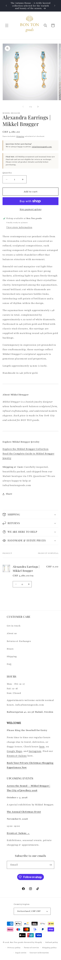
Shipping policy (49, 947)
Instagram (35, 751)
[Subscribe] (50, 865)
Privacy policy (14, 947)
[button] (7, 25)
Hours (10, 648)
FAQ (9, 664)
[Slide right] (38, 106)
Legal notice (20, 953)
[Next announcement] (54, 5)
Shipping (20, 136)
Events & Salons (17, 755)
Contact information (39, 953)
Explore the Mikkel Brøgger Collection (25, 449)
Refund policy (51, 942)
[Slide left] (23, 106)
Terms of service (31, 947)
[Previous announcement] (6, 5)
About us (12, 633)
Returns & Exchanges (19, 641)
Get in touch (13, 625)
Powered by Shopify (33, 942)
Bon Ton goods (17, 942)
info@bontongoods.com (42, 147)
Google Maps (14, 751)
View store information (19, 227)
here (42, 746)
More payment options (30, 209)
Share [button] (9, 493)
